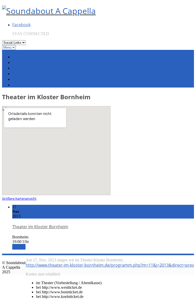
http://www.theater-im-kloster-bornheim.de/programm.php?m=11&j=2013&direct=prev (110, 265)
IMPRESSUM (23, 85)
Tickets (19, 247)
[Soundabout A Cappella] (49, 10)
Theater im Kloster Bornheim (40, 226)
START (18, 57)
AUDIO (18, 73)
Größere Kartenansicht (19, 198)
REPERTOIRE (24, 68)
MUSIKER (21, 62)
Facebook (21, 24)
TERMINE (20, 79)
